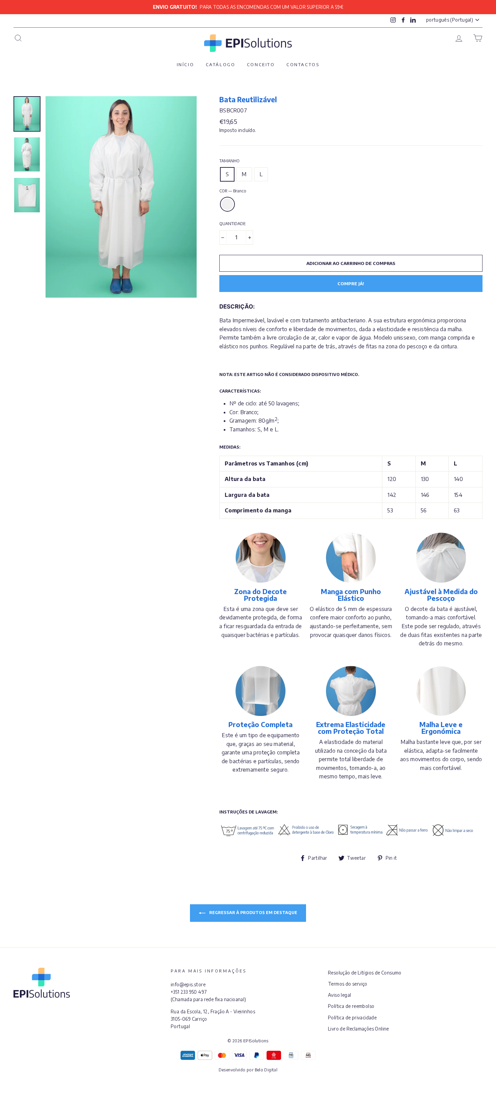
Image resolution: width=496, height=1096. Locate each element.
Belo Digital (266, 1069)
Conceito (261, 64)
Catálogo (221, 64)
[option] (248, 7)
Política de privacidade (352, 1017)
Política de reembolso (351, 1006)
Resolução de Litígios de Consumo (365, 972)
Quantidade (232, 223)
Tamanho (229, 160)
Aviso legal (339, 995)
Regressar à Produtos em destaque (252, 912)
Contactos (302, 64)
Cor (232, 190)
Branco (227, 204)
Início (185, 64)
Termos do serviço (347, 984)
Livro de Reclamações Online (358, 1029)
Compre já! (350, 283)
